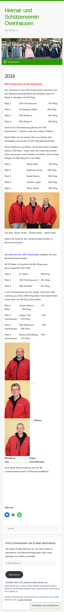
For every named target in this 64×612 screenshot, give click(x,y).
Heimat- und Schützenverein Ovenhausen (22, 16)
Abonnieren (14, 574)
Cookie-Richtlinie (25, 600)
